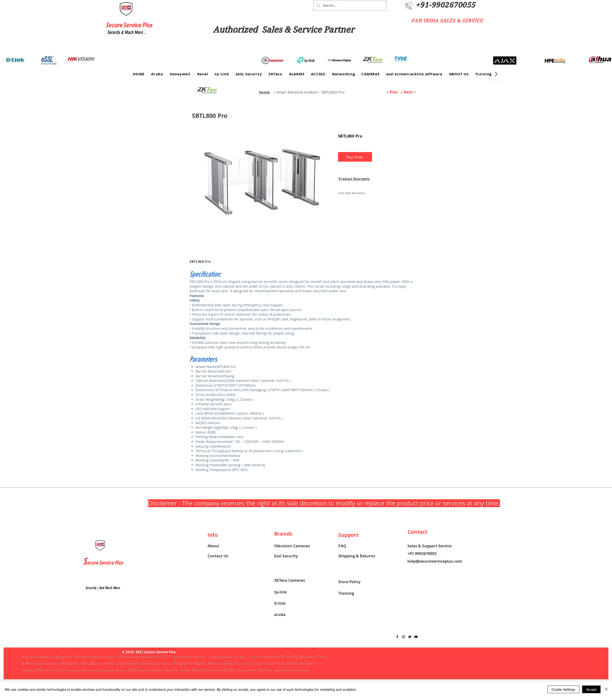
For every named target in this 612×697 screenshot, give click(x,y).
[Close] (606, 689)
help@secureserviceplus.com (434, 561)
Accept (591, 689)
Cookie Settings (563, 689)
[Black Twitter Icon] (410, 637)
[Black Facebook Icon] (397, 637)
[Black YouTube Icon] (416, 637)
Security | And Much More (102, 588)
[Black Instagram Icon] (403, 637)
